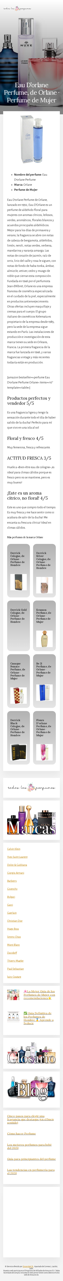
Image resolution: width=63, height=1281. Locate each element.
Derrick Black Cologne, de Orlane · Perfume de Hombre (17, 728)
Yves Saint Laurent (17, 857)
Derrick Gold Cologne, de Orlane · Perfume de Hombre (18, 615)
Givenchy (12, 889)
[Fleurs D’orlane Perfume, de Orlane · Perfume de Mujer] (44, 752)
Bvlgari (11, 897)
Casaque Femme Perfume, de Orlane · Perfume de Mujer (17, 671)
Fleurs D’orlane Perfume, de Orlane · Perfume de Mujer (43, 728)
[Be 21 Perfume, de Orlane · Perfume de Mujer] (44, 693)
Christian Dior (15, 920)
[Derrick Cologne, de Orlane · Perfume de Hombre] (18, 582)
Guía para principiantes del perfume (31, 1159)
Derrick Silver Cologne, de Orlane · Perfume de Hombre (43, 561)
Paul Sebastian (15, 968)
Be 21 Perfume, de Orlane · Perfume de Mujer (43, 669)
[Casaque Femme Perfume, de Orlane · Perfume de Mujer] (18, 695)
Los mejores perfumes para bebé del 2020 (29, 1146)
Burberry (12, 881)
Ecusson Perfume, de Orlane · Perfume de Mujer (43, 615)
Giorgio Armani (15, 873)
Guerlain (12, 913)
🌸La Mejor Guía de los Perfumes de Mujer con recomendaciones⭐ (39, 995)
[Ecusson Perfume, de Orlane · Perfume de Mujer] (44, 639)
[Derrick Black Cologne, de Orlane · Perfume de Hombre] (18, 752)
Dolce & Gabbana (17, 865)
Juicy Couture (14, 976)
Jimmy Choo (14, 936)
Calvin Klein (13, 849)
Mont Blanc (13, 944)
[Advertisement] (31, 46)
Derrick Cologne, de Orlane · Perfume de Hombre (17, 559)
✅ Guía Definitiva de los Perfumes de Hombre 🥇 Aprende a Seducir (39, 1018)
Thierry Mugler (15, 960)
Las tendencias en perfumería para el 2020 (31, 1171)
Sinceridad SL (28, 1266)
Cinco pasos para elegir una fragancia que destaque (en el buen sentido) (30, 1119)
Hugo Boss (13, 928)
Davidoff (12, 952)
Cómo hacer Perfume (21, 1133)
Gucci (10, 905)
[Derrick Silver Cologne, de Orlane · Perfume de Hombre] (44, 585)
